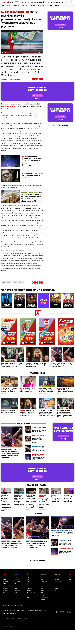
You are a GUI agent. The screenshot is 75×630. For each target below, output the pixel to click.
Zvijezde (29, 577)
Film (28, 579)
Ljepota (42, 583)
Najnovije (70, 579)
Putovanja (43, 590)
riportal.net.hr (53, 620)
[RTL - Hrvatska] (62, 612)
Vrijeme (57, 5)
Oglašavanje (12, 610)
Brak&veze (43, 577)
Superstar (29, 590)
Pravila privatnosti (38, 610)
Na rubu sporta (18, 583)
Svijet (8, 5)
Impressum (5, 610)
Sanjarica (69, 581)
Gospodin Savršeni (31, 592)
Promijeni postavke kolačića (9, 613)
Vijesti (2, 5)
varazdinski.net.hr (45, 620)
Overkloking (57, 586)
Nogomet (17, 577)
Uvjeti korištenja (20, 610)
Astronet (56, 577)
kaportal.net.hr (36, 620)
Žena (44, 2)
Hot (28, 2)
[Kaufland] (37, 313)
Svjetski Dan (21, 282)
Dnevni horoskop (58, 581)
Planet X (56, 588)
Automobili (43, 599)
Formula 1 (17, 595)
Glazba (28, 581)
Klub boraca (17, 581)
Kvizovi (56, 592)
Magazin (33, 2)
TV (27, 586)
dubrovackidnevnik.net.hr (63, 620)
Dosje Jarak (49, 5)
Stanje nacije (41, 5)
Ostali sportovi (18, 590)
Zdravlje (15, 282)
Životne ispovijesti (44, 597)
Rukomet (17, 579)
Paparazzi (29, 583)
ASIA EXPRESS (60, 2)
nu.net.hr (27, 621)
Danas (5, 574)
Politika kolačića (29, 610)
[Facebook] (33, 79)
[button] (3, 295)
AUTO (48, 2)
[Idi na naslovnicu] (18, 3)
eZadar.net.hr (21, 621)
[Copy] (42, 79)
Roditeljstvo (43, 592)
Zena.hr (9, 620)
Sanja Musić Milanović (6, 282)
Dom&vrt (42, 579)
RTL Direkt (32, 5)
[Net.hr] (69, 612)
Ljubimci (42, 586)
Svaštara (56, 590)
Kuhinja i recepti (44, 581)
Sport (24, 2)
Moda (42, 588)
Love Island (29, 588)
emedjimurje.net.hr (22, 620)
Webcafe (39, 2)
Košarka (16, 586)
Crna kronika (16, 5)
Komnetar (57, 583)
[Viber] (40, 79)
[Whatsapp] (37, 79)
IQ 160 (53, 2)
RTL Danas (24, 5)
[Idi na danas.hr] (7, 2)
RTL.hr (4, 620)
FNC (16, 592)
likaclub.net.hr (34, 621)
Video (69, 577)
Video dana (57, 595)
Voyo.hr (14, 620)
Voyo (28, 597)
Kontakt (45, 610)
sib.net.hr (30, 620)
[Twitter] (35, 79)
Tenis (16, 588)
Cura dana (57, 579)
